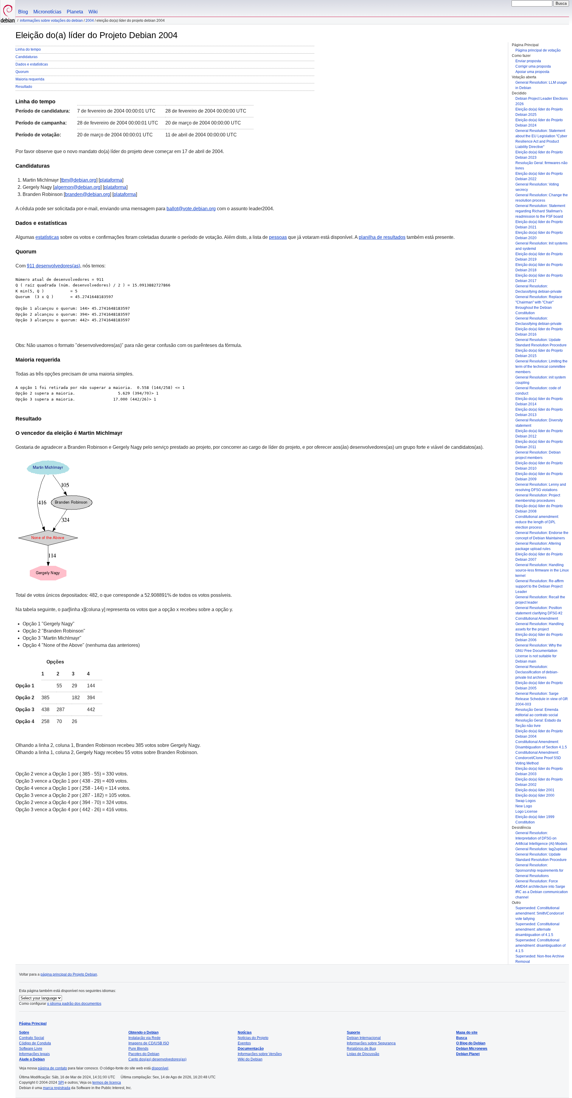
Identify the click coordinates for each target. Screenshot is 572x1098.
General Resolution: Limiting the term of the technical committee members (541, 366)
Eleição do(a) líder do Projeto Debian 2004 (539, 734)
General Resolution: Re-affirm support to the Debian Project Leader (539, 586)
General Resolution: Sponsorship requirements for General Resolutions (539, 870)
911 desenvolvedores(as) (53, 265)
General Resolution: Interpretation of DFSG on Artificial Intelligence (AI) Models (541, 838)
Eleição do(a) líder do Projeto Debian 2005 (539, 685)
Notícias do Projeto (253, 1038)
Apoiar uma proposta (532, 72)
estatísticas (47, 237)
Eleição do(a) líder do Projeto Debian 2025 (539, 112)
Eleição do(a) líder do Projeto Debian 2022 (539, 176)
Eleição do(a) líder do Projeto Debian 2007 (539, 557)
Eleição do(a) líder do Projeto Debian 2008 (539, 508)
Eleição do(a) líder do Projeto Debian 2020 (539, 235)
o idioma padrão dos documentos (74, 1004)
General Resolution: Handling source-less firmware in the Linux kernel (542, 570)
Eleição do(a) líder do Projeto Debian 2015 (539, 353)
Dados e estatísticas (31, 64)
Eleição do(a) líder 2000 (534, 795)
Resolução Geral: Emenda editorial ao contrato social (536, 712)
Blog (23, 11)
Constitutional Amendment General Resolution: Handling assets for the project (539, 623)
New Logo (523, 806)
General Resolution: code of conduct (538, 390)
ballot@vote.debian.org (191, 208)
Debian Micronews (471, 1048)
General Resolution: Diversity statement (539, 423)
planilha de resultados (382, 237)
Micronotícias (47, 11)
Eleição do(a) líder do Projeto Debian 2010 (539, 466)
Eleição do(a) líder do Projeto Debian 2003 (539, 771)
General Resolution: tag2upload (541, 849)
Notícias (245, 1032)
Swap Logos (525, 801)
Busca (461, 1038)
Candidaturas (26, 57)
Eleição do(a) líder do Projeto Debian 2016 (539, 332)
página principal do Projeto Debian (69, 974)
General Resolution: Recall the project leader (540, 600)
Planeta (75, 11)
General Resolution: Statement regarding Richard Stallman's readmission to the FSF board (540, 211)
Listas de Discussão (363, 1054)
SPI (61, 1082)
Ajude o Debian (32, 1059)
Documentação (251, 1048)
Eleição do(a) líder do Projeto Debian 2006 (539, 637)
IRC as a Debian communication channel (541, 894)
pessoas (278, 237)
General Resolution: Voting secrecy (537, 187)
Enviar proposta (528, 61)
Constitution (525, 822)
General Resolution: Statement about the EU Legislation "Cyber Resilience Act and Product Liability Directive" (541, 139)
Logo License (526, 811)
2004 (90, 20)
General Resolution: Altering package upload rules (538, 546)
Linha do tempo (28, 49)
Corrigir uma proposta (533, 66)
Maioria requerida (29, 79)
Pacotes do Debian (143, 1054)
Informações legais (34, 1054)
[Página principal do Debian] (7, 12)
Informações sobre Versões (260, 1054)
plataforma (111, 180)
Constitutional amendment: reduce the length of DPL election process (537, 522)
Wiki (93, 11)
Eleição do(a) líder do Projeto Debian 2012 (539, 433)
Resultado (23, 87)
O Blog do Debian (470, 1043)
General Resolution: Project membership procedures (537, 498)
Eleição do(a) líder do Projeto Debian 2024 (539, 122)
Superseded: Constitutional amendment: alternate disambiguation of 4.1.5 (537, 929)
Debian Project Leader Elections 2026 (541, 101)
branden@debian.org (87, 194)
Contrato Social (31, 1038)
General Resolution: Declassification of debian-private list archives (536, 672)
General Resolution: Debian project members (538, 455)
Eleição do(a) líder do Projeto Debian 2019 (539, 256)
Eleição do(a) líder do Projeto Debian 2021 (539, 224)
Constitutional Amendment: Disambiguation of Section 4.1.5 (541, 744)
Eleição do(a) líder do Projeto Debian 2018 (539, 267)
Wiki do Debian (250, 1059)
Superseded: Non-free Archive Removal (539, 959)
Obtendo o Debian (143, 1032)
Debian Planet (468, 1054)
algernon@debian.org (77, 187)
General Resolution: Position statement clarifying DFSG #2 (538, 610)
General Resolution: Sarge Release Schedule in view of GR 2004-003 (541, 698)
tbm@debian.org (78, 180)
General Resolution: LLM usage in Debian (541, 85)
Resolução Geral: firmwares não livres (541, 165)
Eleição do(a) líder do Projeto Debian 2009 (539, 476)
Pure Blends (138, 1048)
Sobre (24, 1032)
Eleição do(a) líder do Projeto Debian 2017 (539, 278)
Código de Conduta (35, 1043)
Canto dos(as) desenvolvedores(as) (157, 1059)
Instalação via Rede (144, 1038)
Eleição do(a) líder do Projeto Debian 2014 (539, 401)
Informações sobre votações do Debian (51, 20)
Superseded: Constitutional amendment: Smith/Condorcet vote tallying (539, 913)
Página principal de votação (538, 50)
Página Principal (32, 1023)
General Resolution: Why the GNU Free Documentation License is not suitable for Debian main (538, 653)
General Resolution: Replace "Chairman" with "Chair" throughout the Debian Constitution (538, 305)
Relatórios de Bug (361, 1048)
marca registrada (56, 1088)
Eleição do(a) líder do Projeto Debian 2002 (539, 782)
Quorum (22, 72)
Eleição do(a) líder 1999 (534, 817)
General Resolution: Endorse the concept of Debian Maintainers (541, 535)
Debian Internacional (364, 1038)
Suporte (353, 1032)
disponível (160, 1068)
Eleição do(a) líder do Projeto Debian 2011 (539, 444)
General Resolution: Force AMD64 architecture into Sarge (540, 884)
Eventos (244, 1043)
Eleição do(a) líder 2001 (534, 790)
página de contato (52, 1068)
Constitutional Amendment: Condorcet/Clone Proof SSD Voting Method (538, 757)
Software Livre (30, 1048)
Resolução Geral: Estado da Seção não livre (538, 723)
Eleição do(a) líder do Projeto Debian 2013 (539, 412)
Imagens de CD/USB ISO (148, 1043)
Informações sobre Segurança (371, 1043)
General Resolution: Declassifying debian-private (538, 289)
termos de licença (106, 1082)
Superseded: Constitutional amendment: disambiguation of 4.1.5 (540, 945)
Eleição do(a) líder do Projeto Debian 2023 (539, 155)
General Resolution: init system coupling (540, 380)
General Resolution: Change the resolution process (541, 198)
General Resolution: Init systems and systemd (541, 246)
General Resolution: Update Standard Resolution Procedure (541, 342)
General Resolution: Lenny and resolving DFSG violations (540, 487)
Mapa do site (467, 1032)
